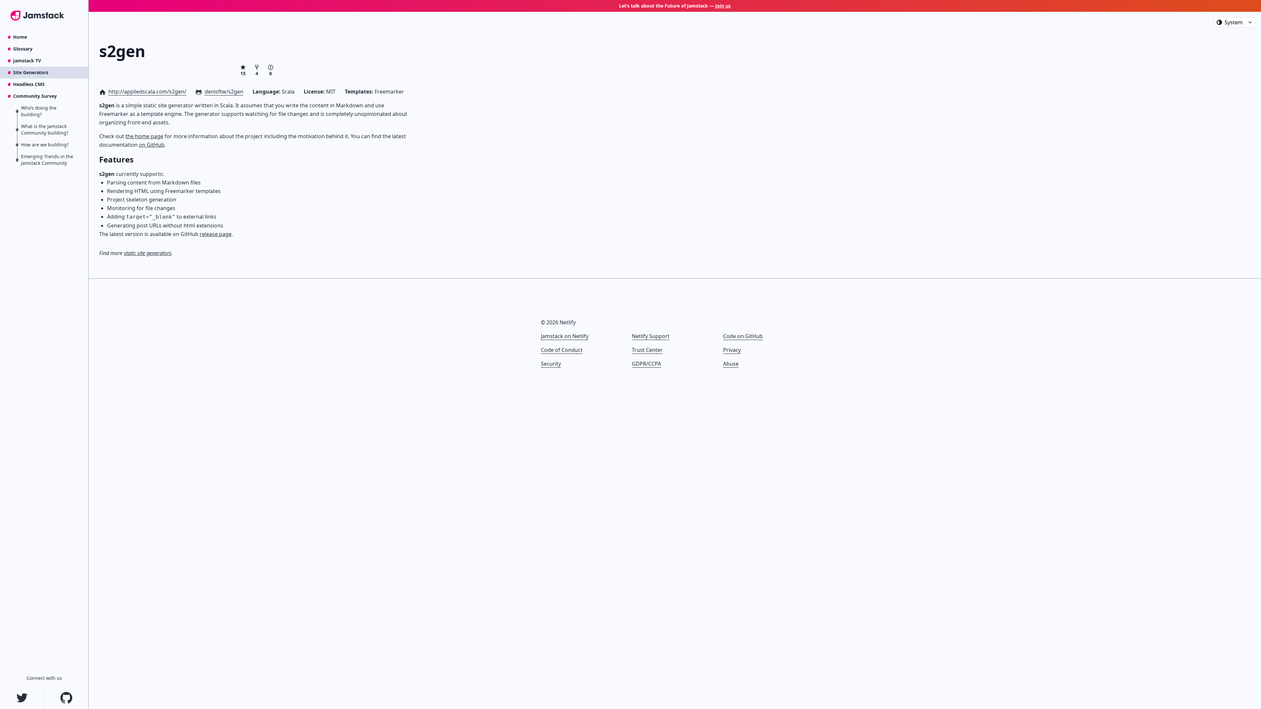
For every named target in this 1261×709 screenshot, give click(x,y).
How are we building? (45, 144)
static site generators (147, 253)
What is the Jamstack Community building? (44, 129)
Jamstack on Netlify (564, 336)
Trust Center (647, 350)
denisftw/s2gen (224, 91)
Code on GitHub (743, 336)
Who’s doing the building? (38, 111)
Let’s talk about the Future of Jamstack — (675, 6)
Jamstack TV (27, 60)
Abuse (731, 363)
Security (551, 363)
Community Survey (35, 96)
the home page (144, 136)
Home (20, 37)
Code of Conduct (562, 350)
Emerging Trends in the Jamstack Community (47, 159)
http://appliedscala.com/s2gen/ (147, 91)
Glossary (23, 49)
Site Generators (30, 72)
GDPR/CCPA (646, 363)
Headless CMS (29, 84)
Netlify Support (651, 336)
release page (216, 234)
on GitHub (152, 144)
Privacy (732, 350)
